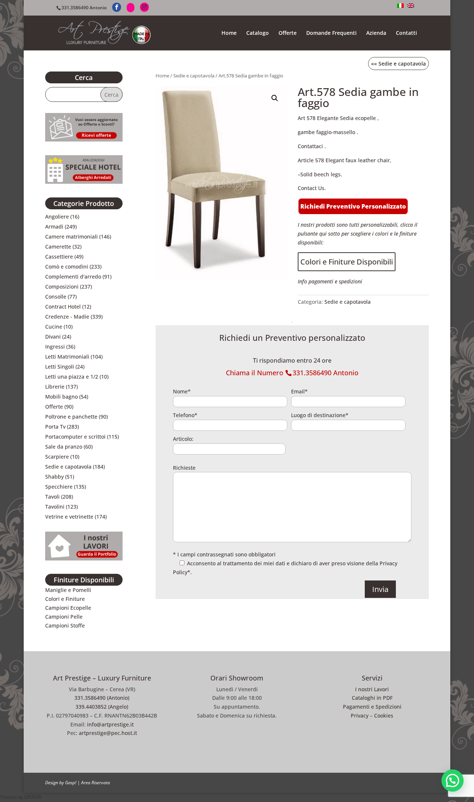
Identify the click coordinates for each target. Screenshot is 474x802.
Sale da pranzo (63, 446)
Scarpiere (57, 456)
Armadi (54, 226)
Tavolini (54, 506)
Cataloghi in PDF (372, 697)
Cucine (53, 326)
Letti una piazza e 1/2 (71, 376)
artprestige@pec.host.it (108, 732)
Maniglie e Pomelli (68, 589)
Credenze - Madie (67, 316)
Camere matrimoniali (71, 236)
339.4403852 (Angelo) (102, 706)
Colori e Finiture (65, 598)
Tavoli (52, 496)
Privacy (359, 715)
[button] (274, 98)
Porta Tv (55, 426)
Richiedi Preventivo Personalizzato (353, 206)
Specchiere (59, 486)
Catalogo (257, 33)
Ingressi (55, 346)
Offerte (287, 33)
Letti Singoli (59, 366)
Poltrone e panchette (71, 416)
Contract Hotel (63, 306)
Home (229, 33)
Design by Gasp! (60, 782)
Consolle (55, 296)
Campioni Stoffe (65, 625)
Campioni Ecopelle (68, 607)
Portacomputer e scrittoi (75, 436)
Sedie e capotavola (193, 75)
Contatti (406, 33)
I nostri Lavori (372, 689)
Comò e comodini (66, 266)
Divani (53, 336)
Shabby (54, 476)
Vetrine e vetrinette (69, 516)
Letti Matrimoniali (67, 356)
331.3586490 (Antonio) (101, 697)
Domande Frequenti (331, 33)
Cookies (383, 715)
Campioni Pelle (64, 616)
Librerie (54, 386)
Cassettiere (59, 256)
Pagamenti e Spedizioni (372, 706)
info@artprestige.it (110, 724)
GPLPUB (32, 797)
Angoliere (57, 216)
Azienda (376, 33)
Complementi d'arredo (73, 276)
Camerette (58, 246)
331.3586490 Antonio (84, 7)
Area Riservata (95, 782)
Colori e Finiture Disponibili (346, 262)
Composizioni (62, 286)
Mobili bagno (61, 396)
